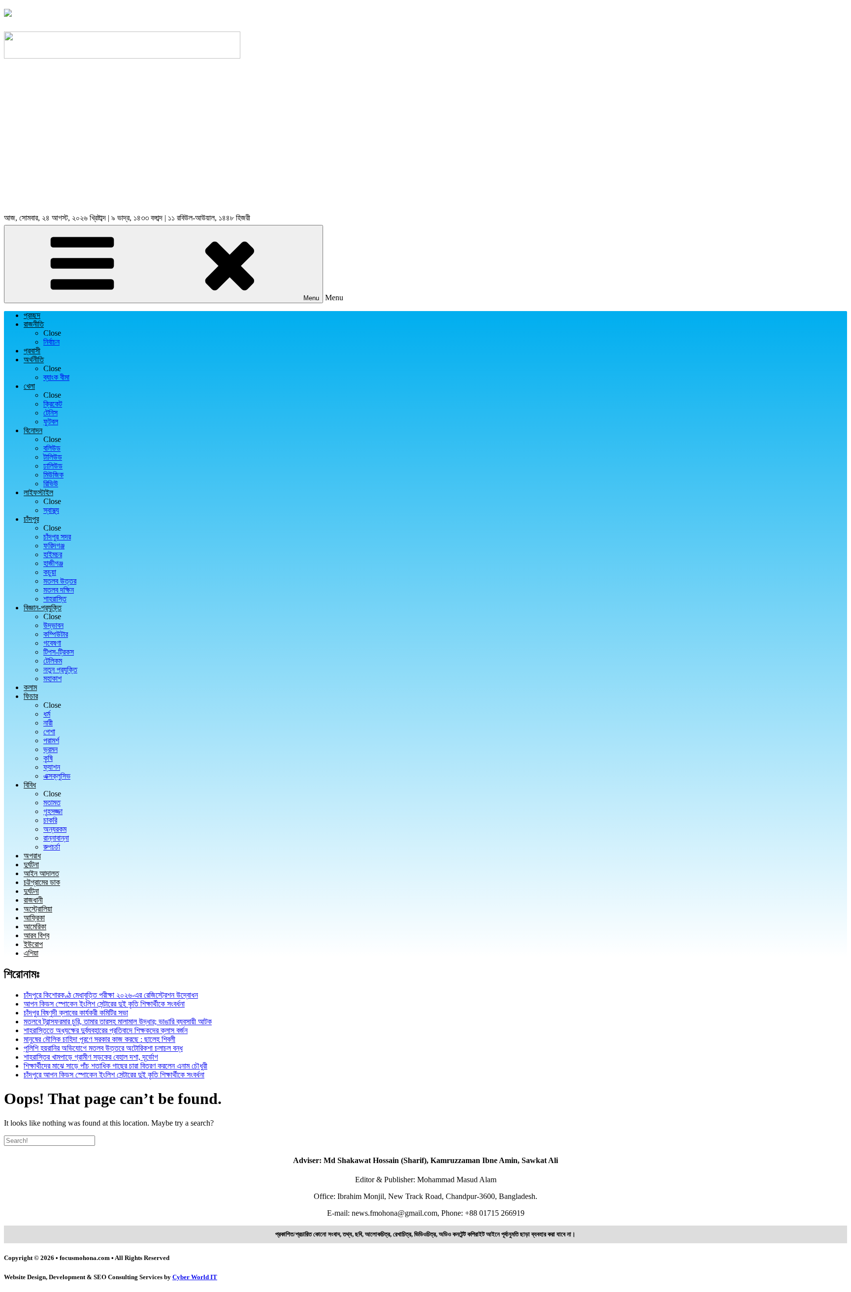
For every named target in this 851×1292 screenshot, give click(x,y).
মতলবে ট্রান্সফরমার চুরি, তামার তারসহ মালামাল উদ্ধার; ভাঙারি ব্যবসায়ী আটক (118, 1021)
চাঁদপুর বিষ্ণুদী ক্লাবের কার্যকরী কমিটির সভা (76, 1012)
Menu (311, 298)
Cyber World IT (194, 1277)
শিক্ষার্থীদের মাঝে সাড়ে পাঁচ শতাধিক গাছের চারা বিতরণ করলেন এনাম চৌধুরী (115, 1066)
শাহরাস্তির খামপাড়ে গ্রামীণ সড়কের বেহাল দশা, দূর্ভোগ (91, 1057)
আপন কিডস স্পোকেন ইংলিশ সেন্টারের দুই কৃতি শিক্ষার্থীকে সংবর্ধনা (104, 1004)
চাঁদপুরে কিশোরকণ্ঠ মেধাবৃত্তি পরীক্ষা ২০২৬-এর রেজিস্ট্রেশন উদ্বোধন (111, 995)
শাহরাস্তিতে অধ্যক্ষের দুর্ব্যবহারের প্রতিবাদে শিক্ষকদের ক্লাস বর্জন (106, 1030)
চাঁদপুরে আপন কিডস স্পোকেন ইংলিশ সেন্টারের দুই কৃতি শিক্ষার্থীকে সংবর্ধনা (114, 1075)
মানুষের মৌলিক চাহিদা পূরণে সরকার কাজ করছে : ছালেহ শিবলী (99, 1039)
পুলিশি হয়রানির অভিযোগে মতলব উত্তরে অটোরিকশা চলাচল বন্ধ (103, 1048)
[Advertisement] (425, 137)
